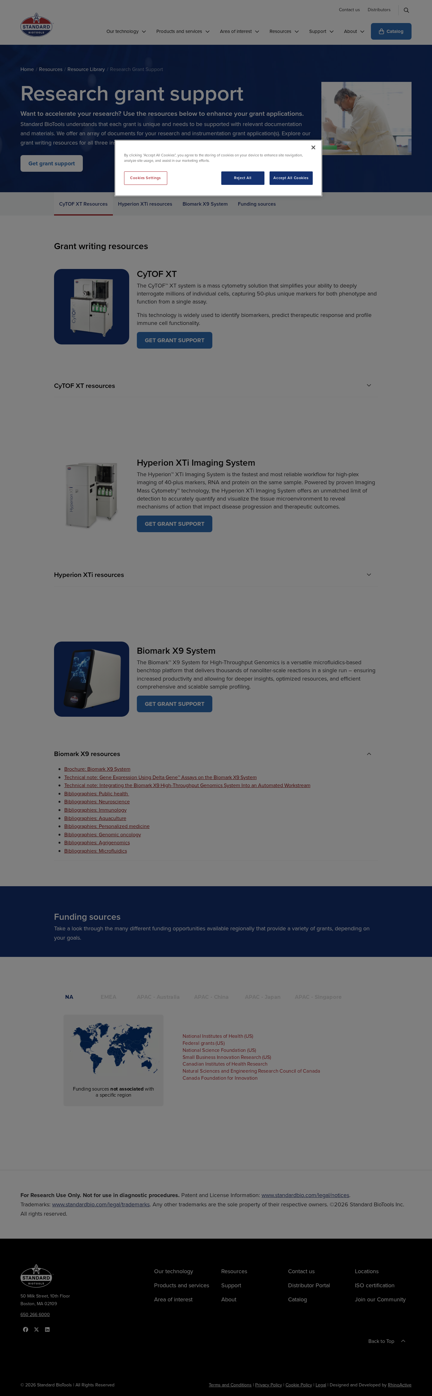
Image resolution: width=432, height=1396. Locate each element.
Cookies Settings (145, 177)
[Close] (313, 147)
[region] (218, 168)
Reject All (243, 177)
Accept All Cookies (290, 177)
